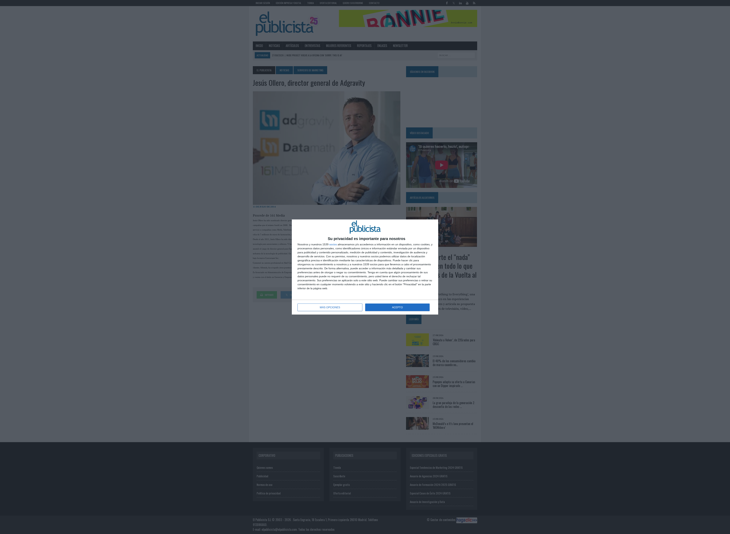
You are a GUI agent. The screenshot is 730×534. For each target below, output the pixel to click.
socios (333, 244)
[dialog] (365, 266)
